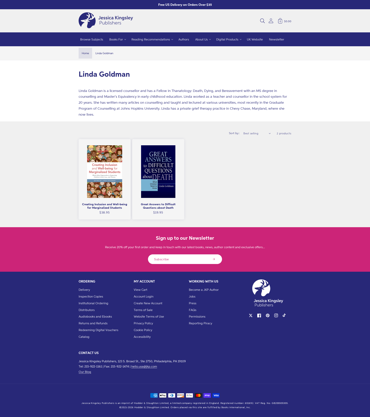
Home (85, 53)
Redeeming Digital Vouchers (98, 330)
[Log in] (271, 20)
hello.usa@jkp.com (144, 366)
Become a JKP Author (204, 289)
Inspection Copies (91, 296)
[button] (262, 21)
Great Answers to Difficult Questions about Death (158, 206)
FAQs (192, 310)
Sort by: (234, 133)
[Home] (106, 20)
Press (192, 303)
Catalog (84, 336)
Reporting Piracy (200, 323)
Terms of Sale (143, 310)
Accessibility (142, 336)
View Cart (140, 289)
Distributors (87, 310)
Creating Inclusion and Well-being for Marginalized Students (104, 206)
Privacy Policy (143, 323)
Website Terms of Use (149, 316)
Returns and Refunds (93, 323)
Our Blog (85, 371)
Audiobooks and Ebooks (95, 316)
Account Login (143, 296)
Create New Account (148, 303)
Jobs (192, 296)
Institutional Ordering (93, 303)
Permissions (197, 316)
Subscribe (161, 259)
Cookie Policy (143, 330)
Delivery (84, 289)
